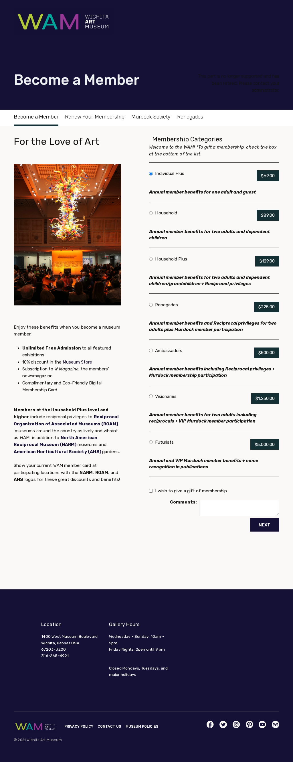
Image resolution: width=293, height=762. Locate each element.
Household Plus (171, 259)
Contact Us (109, 726)
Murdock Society (151, 117)
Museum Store (77, 362)
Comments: (183, 502)
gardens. (111, 451)
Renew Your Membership (94, 117)
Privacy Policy (78, 726)
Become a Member (36, 117)
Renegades (190, 117)
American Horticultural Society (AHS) (58, 451)
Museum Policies (142, 726)
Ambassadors (168, 350)
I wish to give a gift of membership (191, 490)
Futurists (164, 442)
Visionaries (166, 396)
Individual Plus (169, 173)
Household (166, 213)
